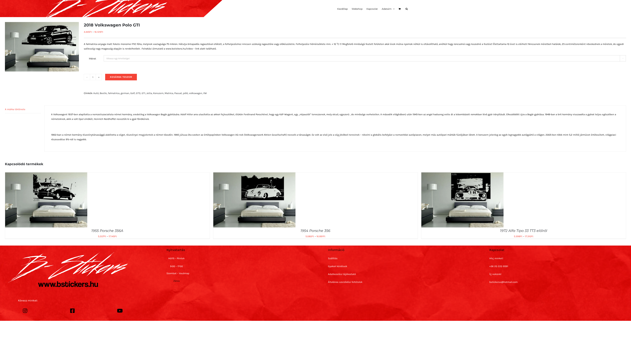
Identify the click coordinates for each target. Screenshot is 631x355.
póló (185, 93)
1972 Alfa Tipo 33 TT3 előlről (523, 231)
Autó (96, 93)
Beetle (103, 93)
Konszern (158, 93)
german (125, 93)
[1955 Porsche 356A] (46, 174)
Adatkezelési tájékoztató (342, 274)
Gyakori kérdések (337, 266)
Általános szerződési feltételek (345, 282)
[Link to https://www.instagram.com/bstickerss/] (25, 311)
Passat (178, 93)
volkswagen (195, 93)
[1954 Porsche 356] (254, 174)
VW (205, 93)
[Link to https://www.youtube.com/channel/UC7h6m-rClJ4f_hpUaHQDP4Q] (120, 311)
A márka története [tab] (15, 109)
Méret (92, 58)
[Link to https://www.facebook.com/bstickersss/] (72, 311)
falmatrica (113, 93)
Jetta (149, 93)
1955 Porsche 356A (107, 231)
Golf (132, 93)
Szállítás (333, 258)
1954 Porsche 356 (315, 231)
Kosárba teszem (121, 77)
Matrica (169, 93)
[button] (407, 8)
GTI (143, 93)
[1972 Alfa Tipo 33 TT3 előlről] (462, 174)
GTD (138, 93)
